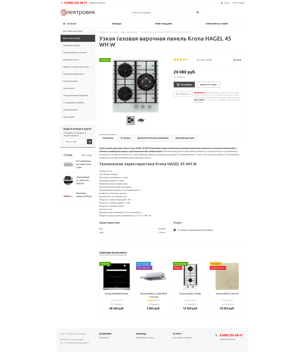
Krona (237, 59)
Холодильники (70, 110)
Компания (105, 334)
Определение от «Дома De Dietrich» (82, 180)
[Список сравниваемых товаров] (209, 14)
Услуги (177, 334)
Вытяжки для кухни (72, 31)
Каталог (72, 24)
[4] (184, 59)
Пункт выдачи (163, 24)
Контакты (104, 337)
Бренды (116, 24)
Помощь (141, 334)
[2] (178, 59)
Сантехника (69, 88)
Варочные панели (71, 38)
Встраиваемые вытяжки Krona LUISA (83, 164)
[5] (187, 59)
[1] (175, 59)
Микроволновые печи (73, 74)
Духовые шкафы (71, 45)
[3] (181, 59)
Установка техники (182, 337)
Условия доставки (145, 337)
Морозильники (70, 81)
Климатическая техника (75, 52)
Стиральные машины (73, 102)
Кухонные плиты (71, 59)
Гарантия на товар (217, 24)
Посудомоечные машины (75, 95)
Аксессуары (69, 117)
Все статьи (87, 155)
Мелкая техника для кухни (76, 67)
